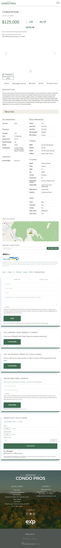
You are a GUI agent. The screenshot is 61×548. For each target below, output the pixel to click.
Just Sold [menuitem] (17, 501)
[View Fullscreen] (4, 229)
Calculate (30, 446)
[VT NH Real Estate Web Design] (30, 543)
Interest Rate (7, 437)
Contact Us (17, 279)
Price (5, 425)
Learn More (12, 341)
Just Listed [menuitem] (17, 499)
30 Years (13, 421)
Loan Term (6, 421)
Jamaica (25, 272)
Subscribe (12, 405)
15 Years (20, 421)
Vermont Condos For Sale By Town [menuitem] (17, 497)
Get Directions (53, 248)
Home (4, 272)
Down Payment (7, 431)
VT (14, 272)
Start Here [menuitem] (17, 490)
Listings (9, 272)
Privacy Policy (19, 312)
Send (12, 318)
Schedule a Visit (44, 279)
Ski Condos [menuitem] (17, 494)
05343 (31, 272)
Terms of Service (41, 323)
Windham (19, 272)
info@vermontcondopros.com (46, 496)
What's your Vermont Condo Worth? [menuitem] (17, 504)
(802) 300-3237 (46, 489)
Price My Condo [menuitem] (17, 506)
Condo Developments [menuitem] (17, 492)
